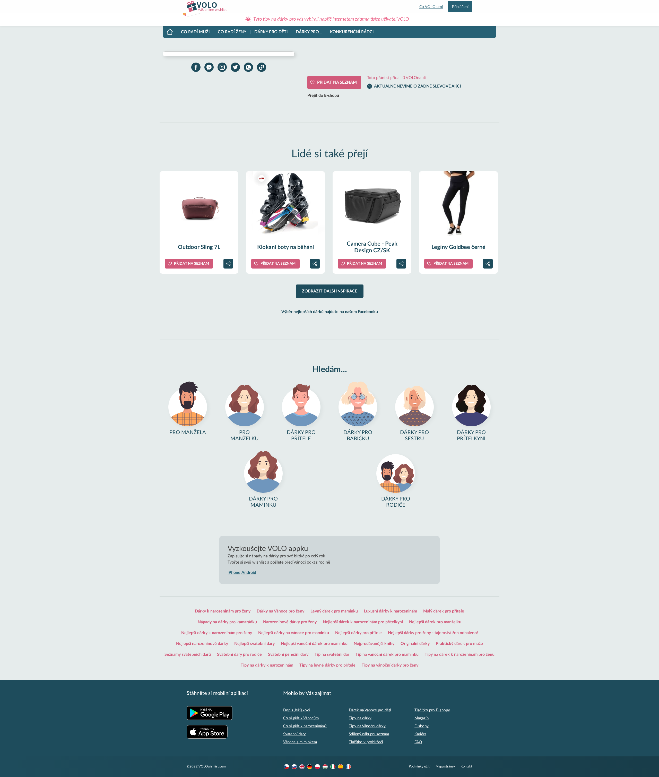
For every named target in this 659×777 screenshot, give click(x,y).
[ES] (340, 766)
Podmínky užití (419, 766)
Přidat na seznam (337, 82)
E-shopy (421, 726)
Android (248, 573)
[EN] (302, 766)
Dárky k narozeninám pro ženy (222, 611)
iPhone (234, 573)
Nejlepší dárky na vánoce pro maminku (293, 633)
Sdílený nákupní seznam (369, 734)
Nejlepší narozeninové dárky (202, 644)
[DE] (309, 766)
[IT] (332, 766)
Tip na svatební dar (332, 654)
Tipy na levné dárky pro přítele (327, 665)
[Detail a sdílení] (228, 264)
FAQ (418, 742)
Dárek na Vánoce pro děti (370, 710)
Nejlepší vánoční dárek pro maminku (314, 644)
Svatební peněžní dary (288, 654)
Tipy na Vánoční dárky (367, 726)
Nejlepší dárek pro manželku (435, 622)
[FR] (348, 766)
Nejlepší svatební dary (254, 644)
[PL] (317, 766)
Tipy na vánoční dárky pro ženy (390, 665)
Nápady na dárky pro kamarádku (227, 622)
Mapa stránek (445, 766)
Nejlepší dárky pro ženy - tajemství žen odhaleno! (433, 633)
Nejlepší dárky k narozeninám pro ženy (216, 633)
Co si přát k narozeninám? (305, 726)
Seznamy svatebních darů (187, 654)
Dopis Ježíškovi (296, 710)
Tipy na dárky (360, 718)
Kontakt (466, 766)
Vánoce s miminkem (300, 742)
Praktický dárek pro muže (459, 644)
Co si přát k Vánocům (301, 718)
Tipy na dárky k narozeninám (267, 665)
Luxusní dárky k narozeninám (390, 611)
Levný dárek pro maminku (334, 611)
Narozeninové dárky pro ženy (290, 622)
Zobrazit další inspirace (329, 291)
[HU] (325, 766)
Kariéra (420, 734)
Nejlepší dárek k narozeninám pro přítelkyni (363, 622)
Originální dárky (415, 644)
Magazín (421, 718)
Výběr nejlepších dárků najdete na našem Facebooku (329, 312)
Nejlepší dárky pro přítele (358, 633)
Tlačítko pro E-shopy (432, 710)
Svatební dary (294, 734)
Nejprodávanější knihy (374, 644)
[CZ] (286, 766)
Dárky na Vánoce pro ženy (280, 611)
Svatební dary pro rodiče (239, 654)
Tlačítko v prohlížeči (366, 742)
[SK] (294, 766)
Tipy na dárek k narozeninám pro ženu (460, 654)
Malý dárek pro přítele (443, 611)
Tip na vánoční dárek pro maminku (387, 654)
